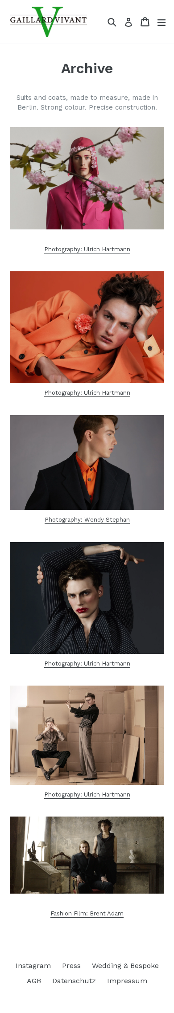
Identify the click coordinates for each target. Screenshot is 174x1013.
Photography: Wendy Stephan (87, 519)
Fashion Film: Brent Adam (87, 913)
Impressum (127, 980)
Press (71, 965)
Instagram (33, 965)
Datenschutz (74, 980)
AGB (34, 980)
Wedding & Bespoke (125, 965)
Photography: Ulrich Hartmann (87, 249)
